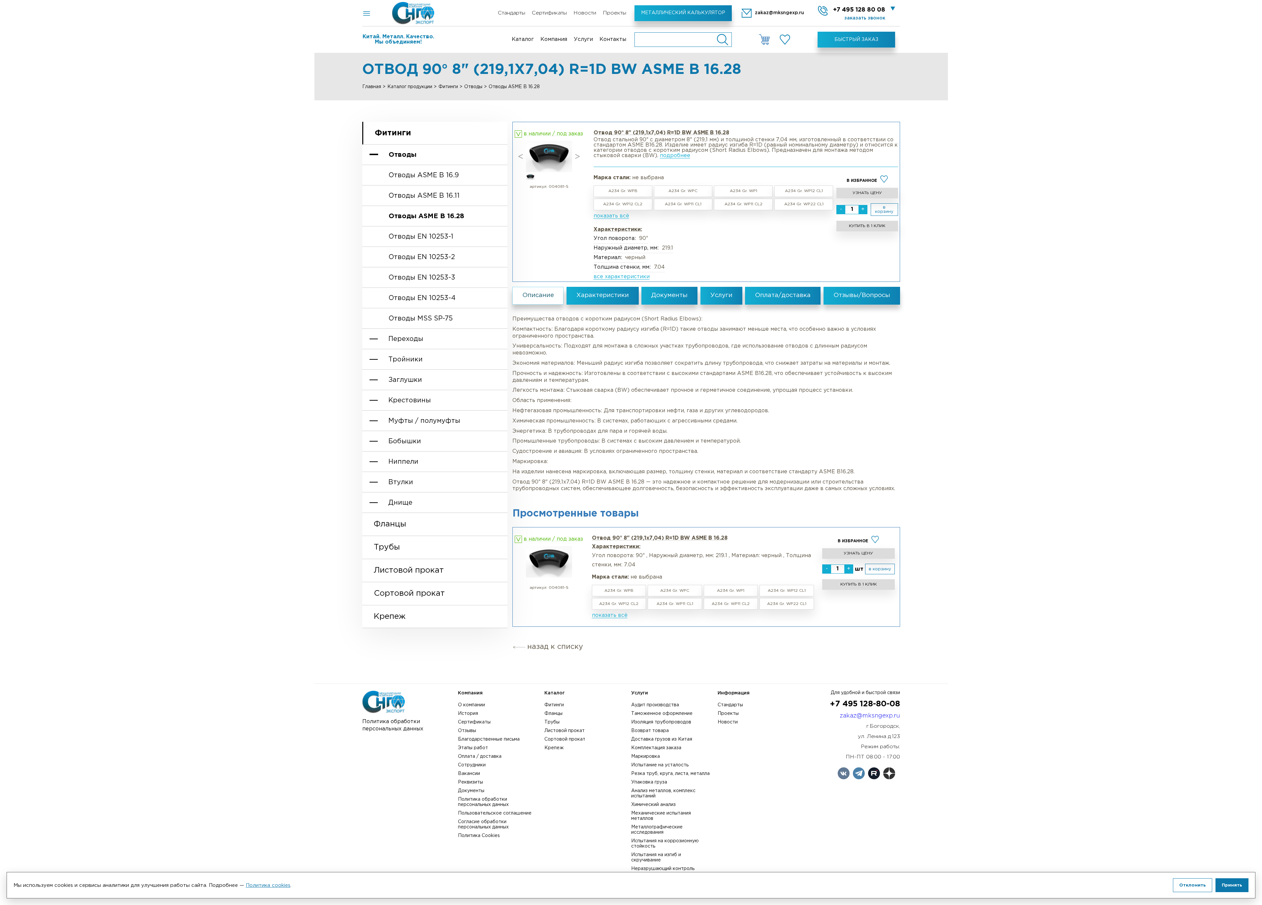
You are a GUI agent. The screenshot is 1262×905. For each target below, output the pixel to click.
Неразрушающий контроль (663, 869)
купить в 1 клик (867, 226)
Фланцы (390, 524)
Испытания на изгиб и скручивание (656, 857)
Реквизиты (470, 782)
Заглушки (405, 380)
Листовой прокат (409, 570)
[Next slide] (577, 156)
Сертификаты (549, 13)
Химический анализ (653, 805)
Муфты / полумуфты (424, 421)
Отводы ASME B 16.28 (426, 216)
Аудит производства (655, 705)
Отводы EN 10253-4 (422, 298)
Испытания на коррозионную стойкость (665, 843)
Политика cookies (268, 885)
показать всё (611, 216)
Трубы (387, 547)
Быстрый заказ (856, 40)
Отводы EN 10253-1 (421, 237)
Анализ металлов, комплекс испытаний (663, 793)
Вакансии (469, 774)
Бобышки (404, 441)
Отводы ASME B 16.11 (424, 196)
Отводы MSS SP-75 (421, 318)
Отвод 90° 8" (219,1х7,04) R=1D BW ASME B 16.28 (660, 538)
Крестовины (409, 400)
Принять (1232, 885)
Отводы (473, 87)
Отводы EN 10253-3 (422, 278)
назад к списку (555, 647)
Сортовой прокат (409, 593)
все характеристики (622, 276)
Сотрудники (472, 765)
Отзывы (467, 731)
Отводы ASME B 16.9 (424, 175)
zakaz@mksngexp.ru (870, 716)
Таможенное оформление (662, 714)
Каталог (523, 39)
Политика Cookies (479, 836)
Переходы (405, 339)
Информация (734, 693)
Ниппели (403, 462)
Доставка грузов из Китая (661, 739)
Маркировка (645, 756)
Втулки (400, 482)
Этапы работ (473, 748)
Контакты (612, 39)
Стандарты (511, 13)
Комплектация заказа (656, 748)
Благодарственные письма (489, 739)
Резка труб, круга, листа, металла (670, 774)
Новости (584, 13)
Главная (371, 87)
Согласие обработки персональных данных (483, 824)
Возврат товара (650, 731)
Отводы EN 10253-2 (422, 257)
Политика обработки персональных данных (483, 802)
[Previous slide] (520, 156)
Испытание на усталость (660, 765)
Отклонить (1192, 885)
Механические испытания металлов (661, 816)
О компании (471, 705)
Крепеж (389, 616)
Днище (400, 503)
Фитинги (448, 87)
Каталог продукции (409, 87)
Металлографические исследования (657, 829)
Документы (471, 791)
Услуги (583, 39)
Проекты (614, 13)
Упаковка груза (649, 782)
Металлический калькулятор (683, 13)
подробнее (675, 155)
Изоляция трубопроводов (661, 722)
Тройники (405, 359)
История (468, 714)
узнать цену (867, 193)
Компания (553, 39)
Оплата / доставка (480, 756)
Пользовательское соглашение (495, 813)
